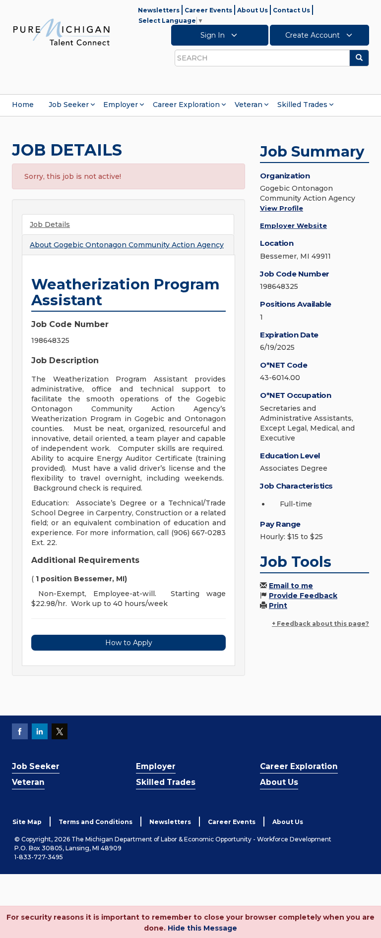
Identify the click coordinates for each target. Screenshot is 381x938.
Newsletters (159, 10)
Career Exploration (186, 104)
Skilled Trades (302, 104)
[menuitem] (23, 104)
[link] (61, 31)
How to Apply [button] (128, 642)
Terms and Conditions (95, 822)
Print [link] (278, 605)
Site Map (27, 822)
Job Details (50, 224)
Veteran (248, 104)
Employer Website (293, 225)
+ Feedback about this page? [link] (320, 623)
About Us (252, 10)
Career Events (208, 10)
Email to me (291, 585)
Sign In (213, 35)
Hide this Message (202, 928)
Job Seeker (69, 104)
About (127, 244)
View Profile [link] (281, 208)
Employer (120, 104)
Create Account (313, 35)
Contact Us (291, 10)
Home (23, 104)
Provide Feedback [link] (303, 595)
